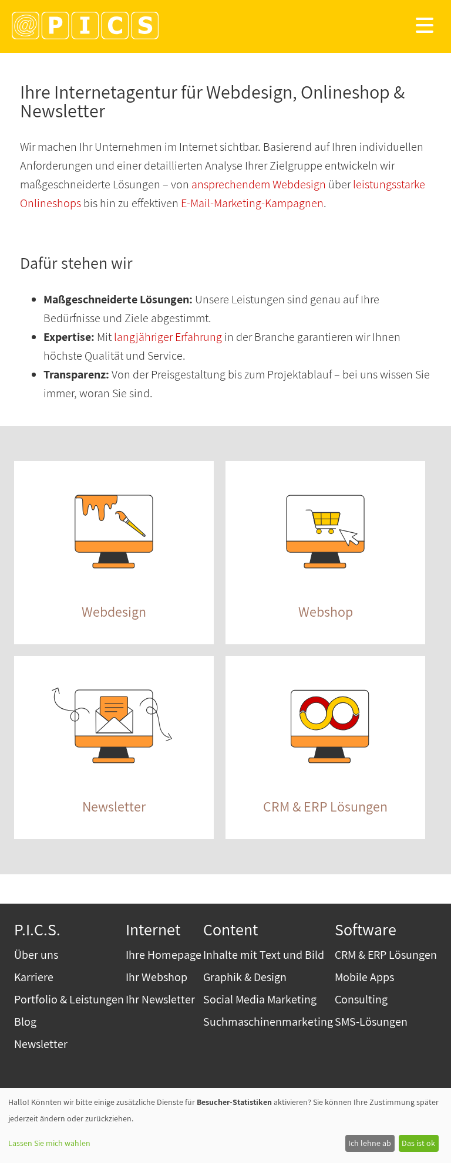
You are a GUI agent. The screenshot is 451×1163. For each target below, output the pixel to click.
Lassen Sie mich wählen (49, 1143)
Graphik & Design (245, 977)
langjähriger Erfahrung (168, 336)
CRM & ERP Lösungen (386, 954)
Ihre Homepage (163, 954)
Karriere (33, 977)
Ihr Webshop (156, 977)
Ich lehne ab (369, 1143)
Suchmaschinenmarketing (268, 1021)
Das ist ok (418, 1143)
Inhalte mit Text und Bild (263, 954)
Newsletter (41, 1044)
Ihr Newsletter (160, 999)
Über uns (36, 954)
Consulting (361, 999)
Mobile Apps (364, 977)
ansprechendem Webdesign (258, 184)
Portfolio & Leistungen (69, 999)
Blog (25, 1021)
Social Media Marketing (260, 999)
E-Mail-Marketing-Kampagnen (252, 203)
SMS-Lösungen (371, 1021)
